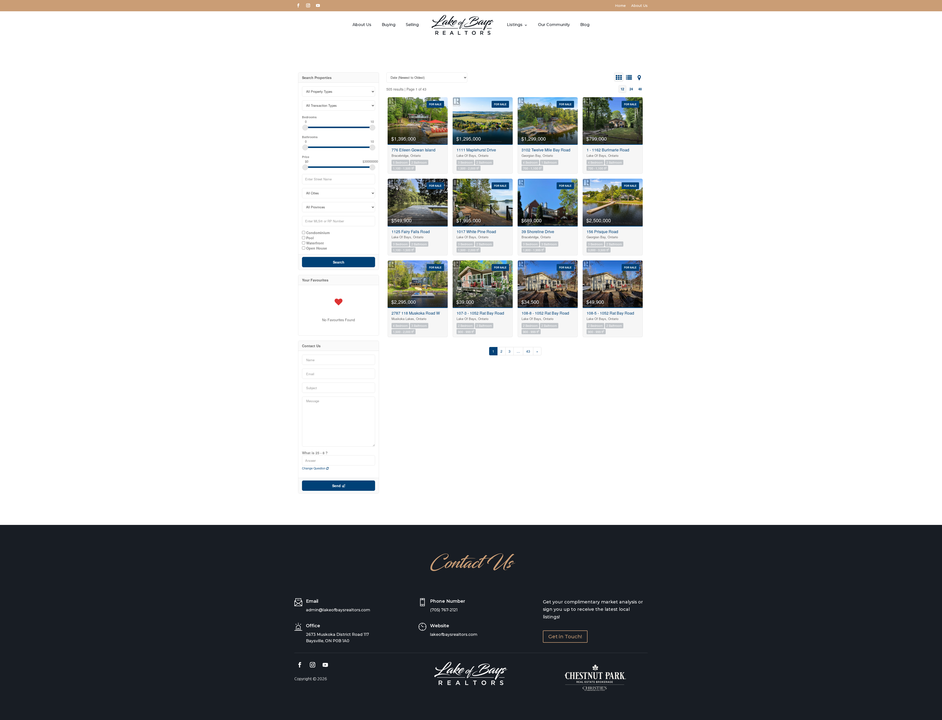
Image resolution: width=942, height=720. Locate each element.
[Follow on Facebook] (298, 4)
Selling (412, 24)
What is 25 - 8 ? (315, 453)
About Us (639, 6)
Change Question (314, 468)
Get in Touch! (565, 637)
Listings (515, 24)
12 (622, 89)
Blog (584, 24)
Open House (316, 248)
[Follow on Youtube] (318, 4)
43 (528, 351)
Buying (388, 24)
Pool (309, 237)
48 (640, 89)
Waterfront (314, 242)
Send (337, 485)
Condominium (317, 232)
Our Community (554, 24)
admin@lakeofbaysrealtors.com (338, 610)
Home (620, 6)
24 (631, 89)
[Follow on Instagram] (308, 4)
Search (338, 262)
